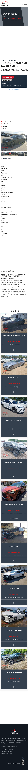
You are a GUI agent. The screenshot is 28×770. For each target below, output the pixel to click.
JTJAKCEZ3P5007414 (14, 552)
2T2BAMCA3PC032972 (14, 426)
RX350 (6, 20)
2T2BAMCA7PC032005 (14, 636)
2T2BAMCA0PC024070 (14, 678)
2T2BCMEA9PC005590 (14, 510)
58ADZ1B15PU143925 (14, 594)
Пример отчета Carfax (14, 89)
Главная (5, 18)
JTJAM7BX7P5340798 (14, 468)
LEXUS (19, 18)
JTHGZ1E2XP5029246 (14, 383)
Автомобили (12, 18)
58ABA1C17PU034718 (14, 341)
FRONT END (5, 123)
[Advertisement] (14, 42)
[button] (26, 132)
